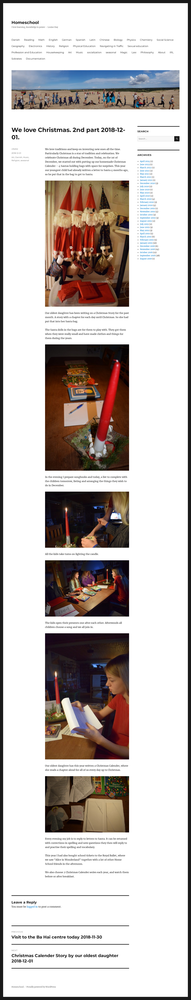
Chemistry (146, 39)
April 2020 (145, 196)
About (161, 52)
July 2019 (144, 224)
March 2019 (145, 236)
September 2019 (147, 218)
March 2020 (145, 199)
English (53, 39)
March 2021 (145, 177)
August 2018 (146, 258)
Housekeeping (55, 52)
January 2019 (146, 243)
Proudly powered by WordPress (41, 987)
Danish (15, 39)
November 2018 (147, 249)
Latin (93, 39)
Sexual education (138, 46)
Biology (118, 39)
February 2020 (147, 202)
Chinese (105, 39)
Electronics (35, 46)
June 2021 (144, 171)
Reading (29, 39)
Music (79, 52)
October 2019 (146, 214)
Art (70, 52)
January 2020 (146, 205)
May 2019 (144, 230)
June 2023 (144, 164)
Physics (131, 39)
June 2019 (144, 227)
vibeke (14, 149)
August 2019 (146, 221)
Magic (123, 52)
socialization (94, 52)
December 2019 (147, 208)
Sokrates (16, 58)
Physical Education (84, 46)
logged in (32, 906)
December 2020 (147, 183)
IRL (172, 52)
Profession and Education (26, 52)
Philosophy (147, 52)
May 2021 (144, 174)
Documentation (35, 58)
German (67, 39)
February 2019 (147, 240)
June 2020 (145, 189)
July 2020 (144, 186)
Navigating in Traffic (111, 46)
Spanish (80, 39)
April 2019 (145, 233)
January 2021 (146, 180)
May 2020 (144, 193)
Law (134, 52)
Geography (18, 46)
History (50, 46)
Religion (64, 46)
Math (41, 39)
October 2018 (146, 252)
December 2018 (147, 246)
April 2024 (145, 161)
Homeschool (25, 22)
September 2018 (147, 255)
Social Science (165, 39)
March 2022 (145, 167)
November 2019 (147, 211)
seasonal (111, 52)
